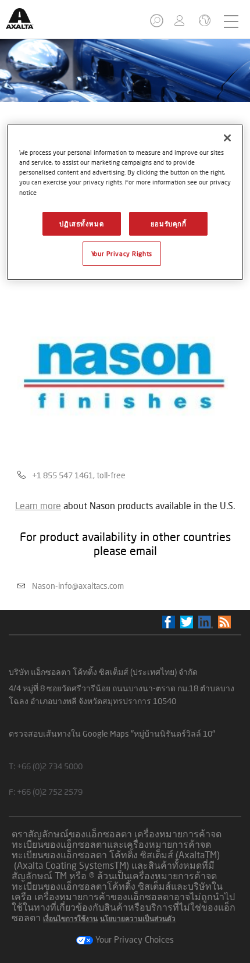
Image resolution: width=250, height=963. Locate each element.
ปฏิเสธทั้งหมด (81, 224)
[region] (125, 202)
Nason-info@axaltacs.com (78, 586)
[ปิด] (227, 138)
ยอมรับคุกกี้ (169, 224)
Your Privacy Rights (121, 253)
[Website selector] (203, 21)
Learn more (38, 505)
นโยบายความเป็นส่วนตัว (138, 918)
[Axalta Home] (25, 23)
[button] (157, 24)
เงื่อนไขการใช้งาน (70, 918)
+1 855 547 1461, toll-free (79, 475)
